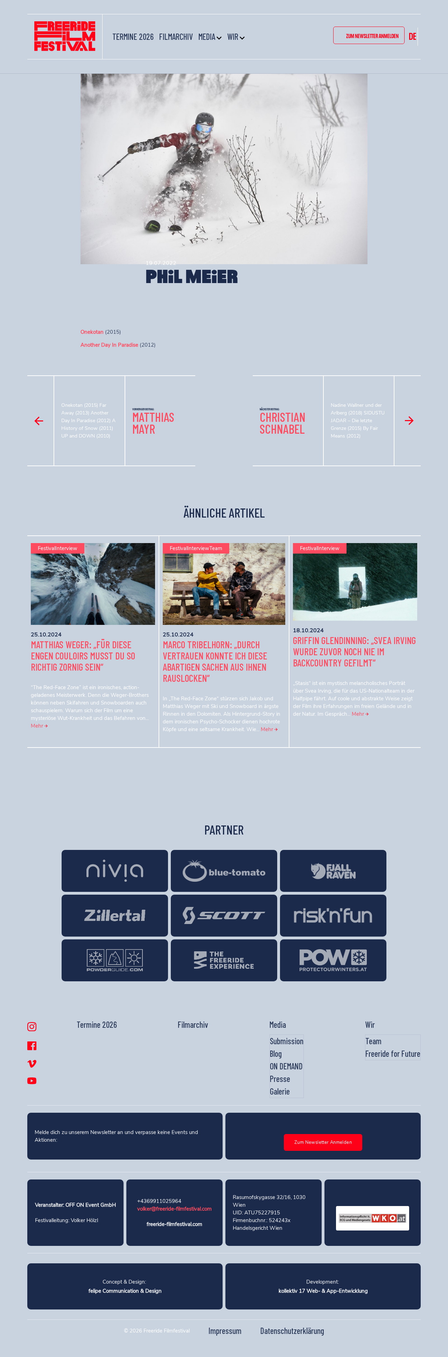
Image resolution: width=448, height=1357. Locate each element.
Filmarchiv (176, 36)
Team (373, 1041)
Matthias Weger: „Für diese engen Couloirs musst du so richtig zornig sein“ (83, 655)
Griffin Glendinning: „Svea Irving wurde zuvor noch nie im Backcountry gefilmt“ (354, 651)
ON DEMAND (286, 1066)
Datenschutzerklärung (292, 1331)
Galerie (280, 1091)
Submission (286, 1041)
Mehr (37, 725)
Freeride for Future (392, 1053)
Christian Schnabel (283, 422)
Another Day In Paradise (109, 344)
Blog (276, 1053)
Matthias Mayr (153, 422)
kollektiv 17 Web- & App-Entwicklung (323, 1290)
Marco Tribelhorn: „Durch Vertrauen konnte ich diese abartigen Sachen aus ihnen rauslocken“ (215, 661)
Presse (280, 1079)
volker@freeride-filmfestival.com (174, 1208)
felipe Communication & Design (125, 1290)
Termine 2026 (133, 36)
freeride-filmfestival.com (174, 1224)
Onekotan (92, 332)
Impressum (225, 1331)
